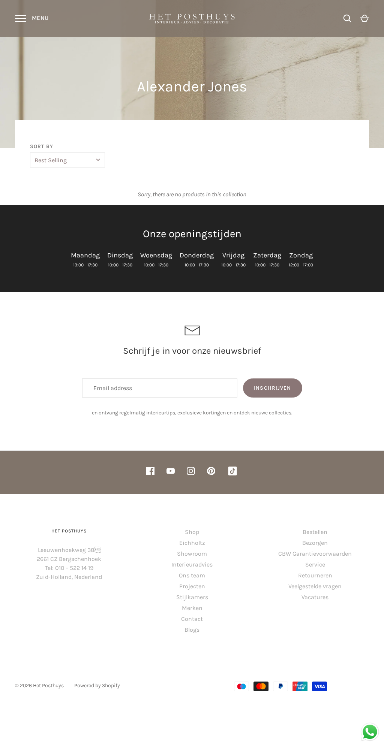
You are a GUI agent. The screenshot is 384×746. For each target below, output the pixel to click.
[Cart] (364, 18)
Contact (192, 618)
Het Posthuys (48, 685)
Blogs (192, 629)
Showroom (192, 553)
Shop (192, 531)
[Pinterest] (211, 472)
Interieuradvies (192, 564)
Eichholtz (192, 542)
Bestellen (315, 531)
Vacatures (315, 597)
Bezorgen (315, 542)
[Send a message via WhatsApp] (370, 732)
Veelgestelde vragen (315, 586)
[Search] (347, 18)
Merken (192, 607)
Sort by (41, 146)
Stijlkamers (192, 597)
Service (315, 564)
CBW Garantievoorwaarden (315, 553)
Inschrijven (272, 388)
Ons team (192, 575)
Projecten (192, 586)
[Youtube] (170, 472)
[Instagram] (191, 472)
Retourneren (315, 575)
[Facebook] (150, 472)
